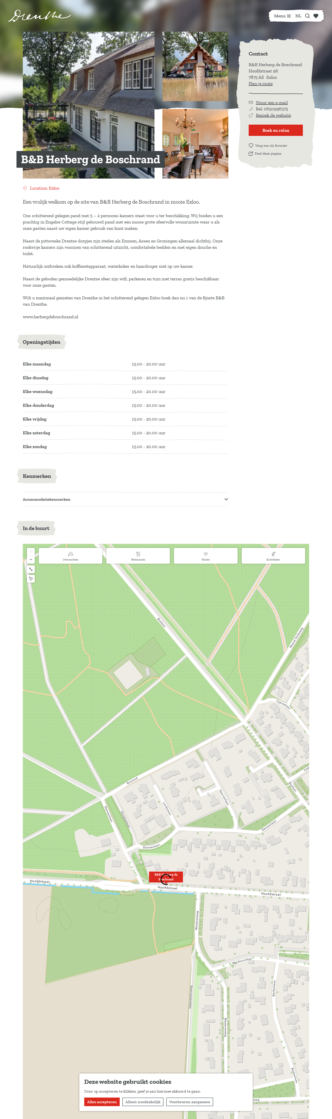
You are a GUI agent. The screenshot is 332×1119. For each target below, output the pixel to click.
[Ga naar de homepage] (39, 15)
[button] (166, 879)
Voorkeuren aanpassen (189, 1101)
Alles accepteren (102, 1101)
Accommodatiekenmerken (46, 499)
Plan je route (261, 83)
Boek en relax (275, 130)
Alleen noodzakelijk (143, 1101)
